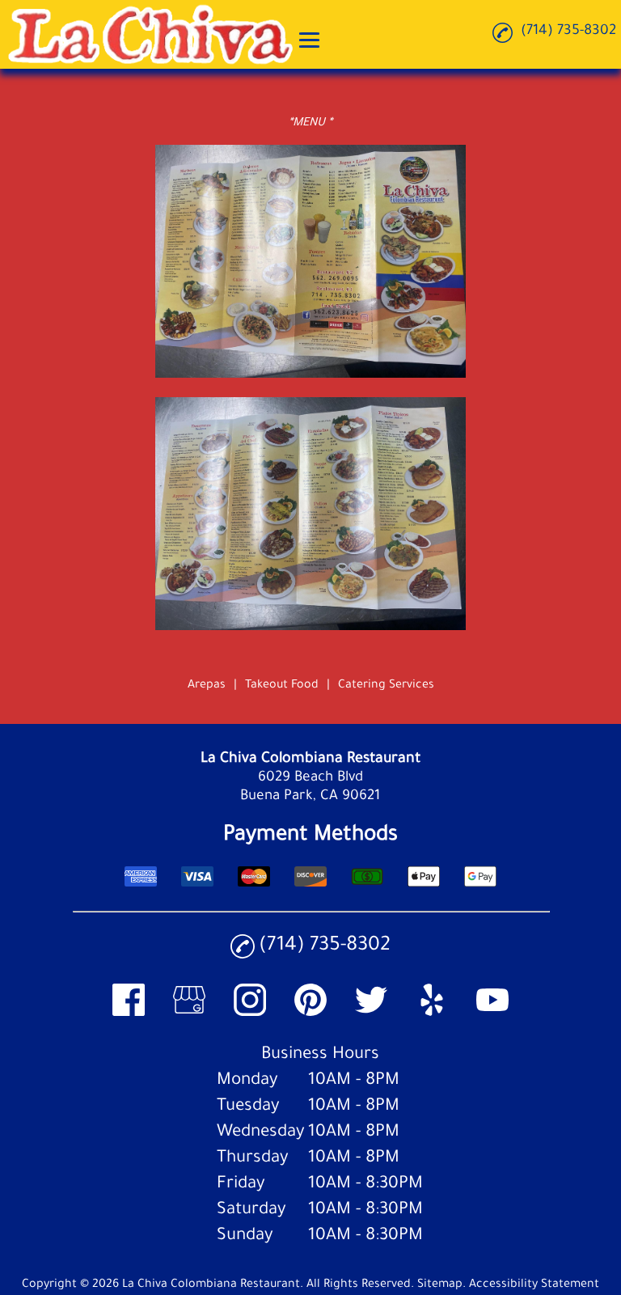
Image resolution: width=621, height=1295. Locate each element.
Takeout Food (282, 685)
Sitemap (440, 1285)
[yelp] (431, 1014)
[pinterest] (310, 1014)
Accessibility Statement (534, 1285)
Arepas (207, 685)
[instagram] (250, 1014)
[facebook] (128, 1014)
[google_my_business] (189, 1014)
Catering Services (386, 685)
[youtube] (492, 1014)
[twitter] (371, 1014)
